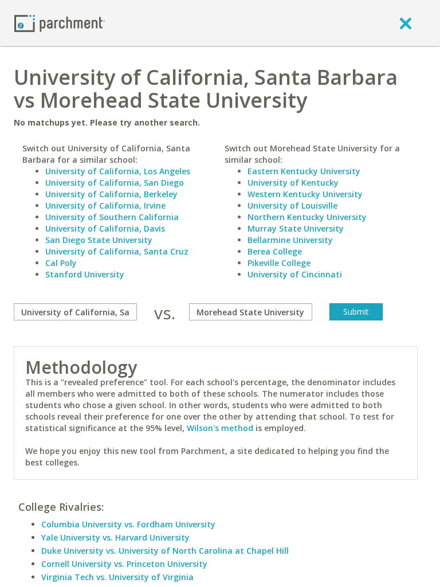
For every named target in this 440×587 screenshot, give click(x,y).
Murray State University (295, 228)
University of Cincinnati (294, 274)
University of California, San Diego (114, 182)
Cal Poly (61, 262)
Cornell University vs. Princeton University (124, 563)
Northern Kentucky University (307, 217)
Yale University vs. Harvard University (115, 537)
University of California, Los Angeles (117, 171)
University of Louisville (292, 205)
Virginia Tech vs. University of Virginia (117, 577)
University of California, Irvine (105, 205)
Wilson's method (220, 427)
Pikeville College (279, 262)
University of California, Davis (105, 228)
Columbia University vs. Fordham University (128, 524)
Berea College (274, 251)
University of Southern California (112, 217)
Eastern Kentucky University (303, 171)
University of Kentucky (293, 182)
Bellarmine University (290, 239)
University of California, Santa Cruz (116, 251)
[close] (405, 23)
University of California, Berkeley (111, 194)
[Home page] (59, 22)
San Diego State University (98, 239)
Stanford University (84, 274)
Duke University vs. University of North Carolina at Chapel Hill (165, 550)
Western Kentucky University (305, 194)
